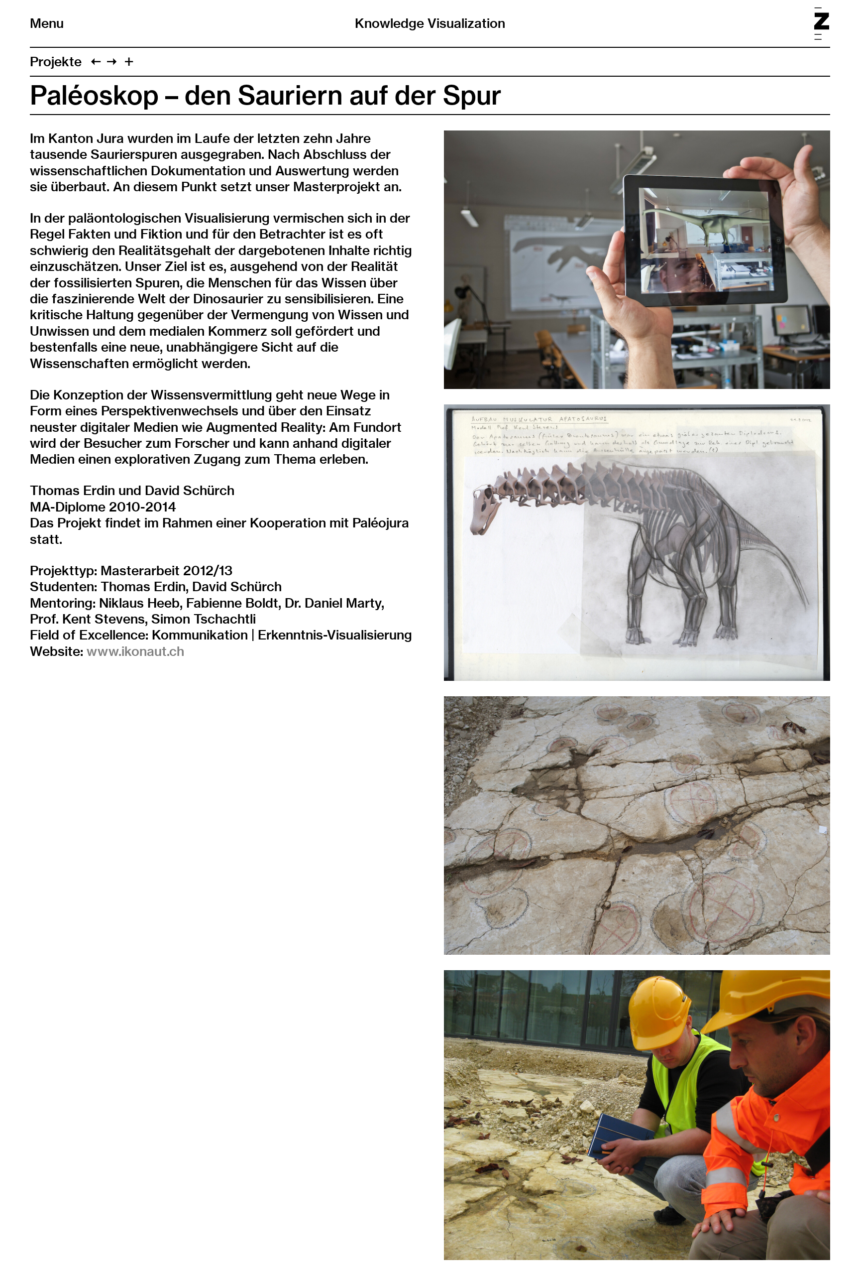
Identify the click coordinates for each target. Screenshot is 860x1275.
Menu (47, 23)
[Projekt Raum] (111, 61)
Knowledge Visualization (430, 23)
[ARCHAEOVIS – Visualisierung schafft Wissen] (96, 61)
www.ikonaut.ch (135, 651)
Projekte (56, 61)
